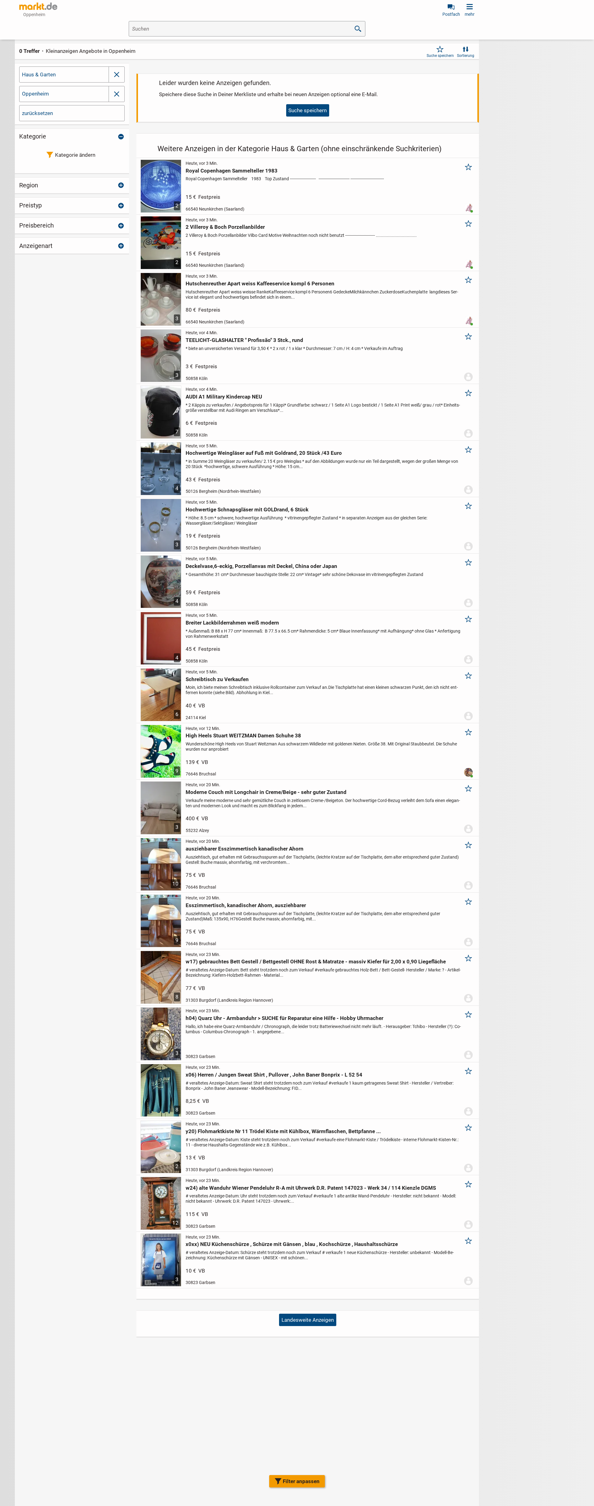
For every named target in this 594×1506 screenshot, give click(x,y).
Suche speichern (440, 55)
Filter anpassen (301, 1481)
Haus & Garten (39, 74)
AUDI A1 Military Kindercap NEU (224, 397)
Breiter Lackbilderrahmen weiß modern (232, 623)
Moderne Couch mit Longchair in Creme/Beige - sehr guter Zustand (266, 792)
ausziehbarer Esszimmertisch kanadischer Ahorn (244, 849)
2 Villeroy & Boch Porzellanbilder (225, 227)
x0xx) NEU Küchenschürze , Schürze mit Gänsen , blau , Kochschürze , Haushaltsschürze (292, 1244)
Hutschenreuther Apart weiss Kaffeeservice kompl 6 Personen (260, 283)
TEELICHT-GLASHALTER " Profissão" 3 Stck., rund (244, 340)
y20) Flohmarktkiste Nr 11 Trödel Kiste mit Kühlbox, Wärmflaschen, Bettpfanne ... (283, 1131)
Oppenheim (35, 94)
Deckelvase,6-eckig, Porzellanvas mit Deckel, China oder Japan (261, 566)
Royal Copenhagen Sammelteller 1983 (232, 171)
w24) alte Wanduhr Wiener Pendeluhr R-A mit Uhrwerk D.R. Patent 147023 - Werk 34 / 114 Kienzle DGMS (311, 1188)
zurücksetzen (37, 113)
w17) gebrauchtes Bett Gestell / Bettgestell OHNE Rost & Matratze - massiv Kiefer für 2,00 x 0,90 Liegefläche (316, 961)
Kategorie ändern (75, 155)
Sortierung (465, 55)
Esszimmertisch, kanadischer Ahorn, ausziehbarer (246, 905)
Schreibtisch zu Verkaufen (217, 679)
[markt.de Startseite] (38, 6)
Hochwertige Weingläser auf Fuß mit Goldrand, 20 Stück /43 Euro (264, 453)
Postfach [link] (451, 14)
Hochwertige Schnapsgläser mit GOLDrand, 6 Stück (247, 509)
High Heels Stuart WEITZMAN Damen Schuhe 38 (243, 735)
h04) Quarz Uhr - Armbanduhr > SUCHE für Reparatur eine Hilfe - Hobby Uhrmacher (284, 1018)
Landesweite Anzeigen (308, 1320)
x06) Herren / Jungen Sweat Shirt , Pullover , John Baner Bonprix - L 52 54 (274, 1075)
